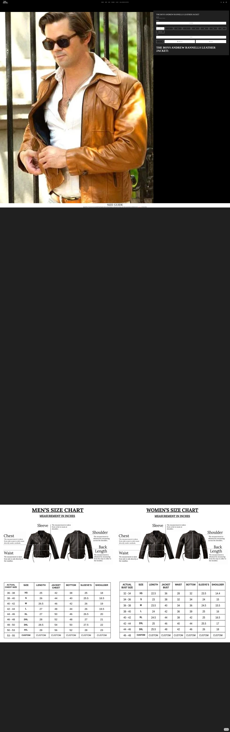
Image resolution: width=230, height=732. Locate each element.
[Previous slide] (1, 107)
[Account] (223, 2)
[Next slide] (152, 107)
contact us (140, 206)
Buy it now (211, 41)
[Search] (221, 2)
